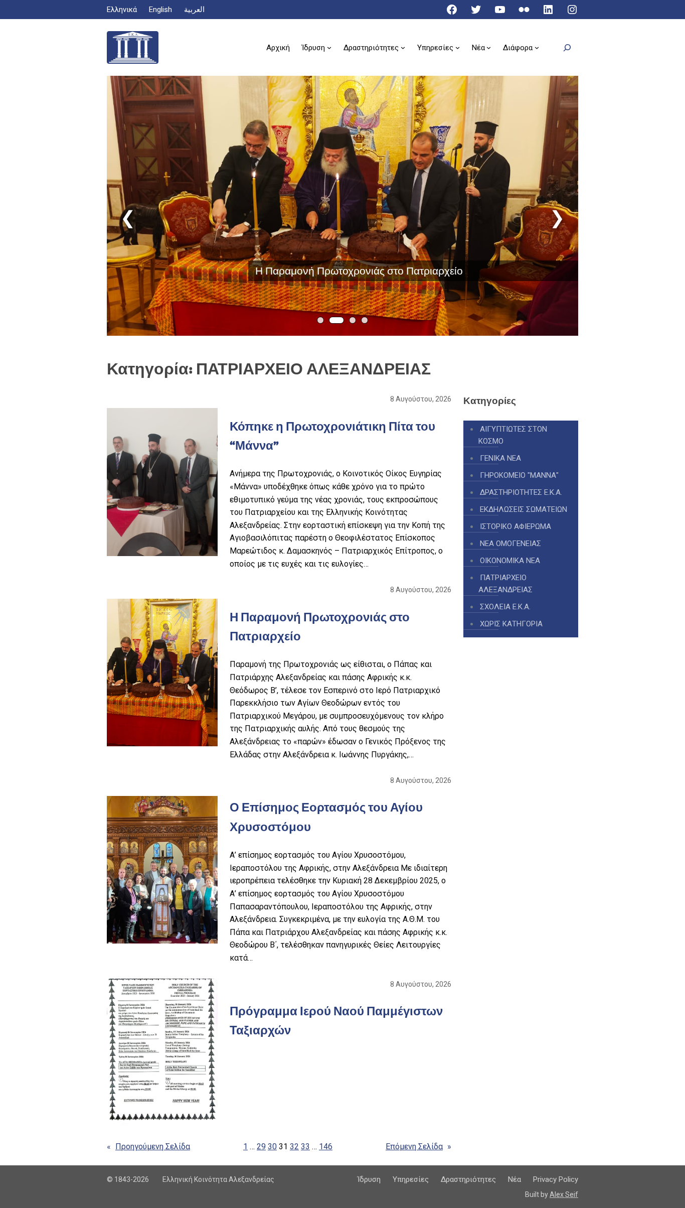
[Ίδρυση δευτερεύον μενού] (329, 47)
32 (294, 1146)
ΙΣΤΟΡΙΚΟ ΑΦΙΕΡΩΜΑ (515, 526)
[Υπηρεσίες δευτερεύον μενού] (457, 47)
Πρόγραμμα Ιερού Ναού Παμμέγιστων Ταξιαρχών (336, 1020)
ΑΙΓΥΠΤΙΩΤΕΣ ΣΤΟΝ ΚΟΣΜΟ (512, 435)
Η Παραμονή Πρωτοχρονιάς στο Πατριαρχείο (359, 270)
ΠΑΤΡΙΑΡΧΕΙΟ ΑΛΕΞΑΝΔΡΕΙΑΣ (505, 583)
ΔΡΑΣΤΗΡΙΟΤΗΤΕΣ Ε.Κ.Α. (521, 492)
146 (325, 1146)
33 (305, 1146)
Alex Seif (564, 1194)
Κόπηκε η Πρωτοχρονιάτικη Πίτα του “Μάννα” (332, 436)
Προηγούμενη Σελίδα (148, 1146)
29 (261, 1146)
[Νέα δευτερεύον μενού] (488, 47)
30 (272, 1146)
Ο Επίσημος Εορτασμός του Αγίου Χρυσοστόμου (326, 817)
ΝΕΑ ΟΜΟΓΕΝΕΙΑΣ (510, 543)
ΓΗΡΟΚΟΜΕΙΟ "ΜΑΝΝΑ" (519, 475)
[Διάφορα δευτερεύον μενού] (537, 47)
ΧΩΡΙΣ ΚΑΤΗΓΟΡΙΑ (511, 623)
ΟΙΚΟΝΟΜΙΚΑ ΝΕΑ (510, 560)
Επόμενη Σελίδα (418, 1146)
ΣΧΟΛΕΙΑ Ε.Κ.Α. (505, 606)
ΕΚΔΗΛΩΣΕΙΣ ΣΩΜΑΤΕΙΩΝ (523, 509)
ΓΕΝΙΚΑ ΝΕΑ (500, 458)
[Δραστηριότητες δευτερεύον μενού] (403, 47)
